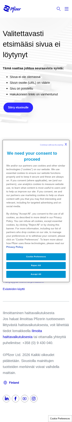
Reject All (36, 265)
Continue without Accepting (53, 144)
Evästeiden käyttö (14, 289)
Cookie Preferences (60, 418)
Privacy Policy (14, 246)
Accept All (36, 274)
